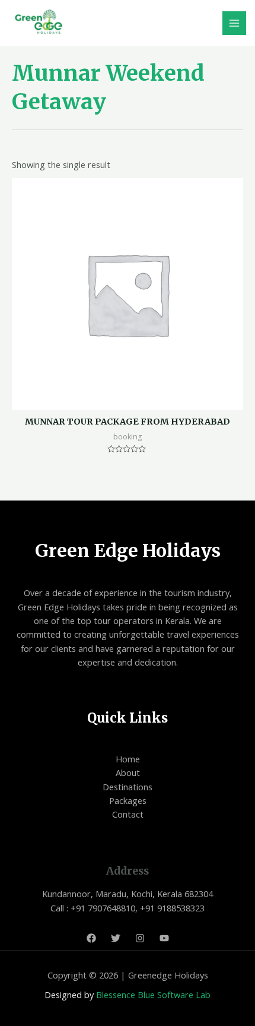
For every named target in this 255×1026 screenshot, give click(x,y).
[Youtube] (164, 938)
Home (128, 759)
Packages (127, 800)
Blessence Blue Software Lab (153, 994)
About (128, 772)
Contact (128, 814)
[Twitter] (115, 938)
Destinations (127, 787)
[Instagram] (140, 938)
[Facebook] (91, 938)
